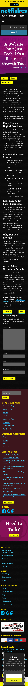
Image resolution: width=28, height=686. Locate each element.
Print (21, 15)
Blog (3, 595)
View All (6, 447)
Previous (8, 312)
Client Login (6, 574)
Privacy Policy (7, 601)
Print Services (6, 566)
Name (5, 353)
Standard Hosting (8, 552)
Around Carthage (9, 406)
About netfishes (7, 592)
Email (5, 361)
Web (4, 15)
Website (6, 369)
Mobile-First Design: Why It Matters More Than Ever (14, 651)
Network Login (7, 577)
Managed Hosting (8, 556)
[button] (14, 3)
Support (4, 580)
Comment (7, 328)
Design (12, 15)
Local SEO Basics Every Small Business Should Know (13, 479)
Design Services (7, 563)
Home (4, 78)
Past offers (6, 422)
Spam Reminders (8, 426)
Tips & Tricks (6, 82)
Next (21, 312)
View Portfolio (7, 604)
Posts (13, 78)
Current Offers (8, 409)
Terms (4, 598)
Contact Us (8, 502)
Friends (5, 413)
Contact (4, 589)
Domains (5, 559)
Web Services (6, 551)
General (5, 416)
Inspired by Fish (8, 419)
